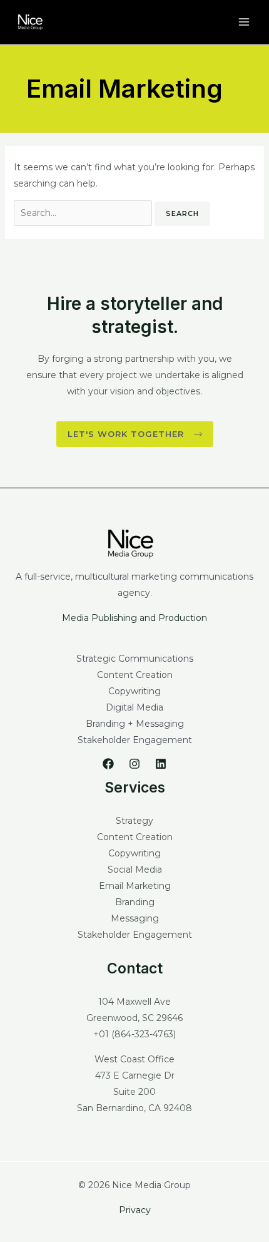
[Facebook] (108, 763)
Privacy (135, 1210)
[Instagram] (134, 763)
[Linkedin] (160, 763)
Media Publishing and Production (134, 618)
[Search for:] (84, 212)
